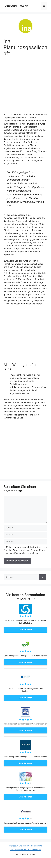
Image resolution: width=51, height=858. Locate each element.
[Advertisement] (25, 86)
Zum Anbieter (25, 629)
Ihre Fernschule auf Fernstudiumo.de (25, 850)
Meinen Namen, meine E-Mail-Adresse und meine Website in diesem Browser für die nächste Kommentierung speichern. (26, 550)
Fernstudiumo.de (16, 6)
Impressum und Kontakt (19, 846)
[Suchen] (42, 577)
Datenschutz (36, 846)
